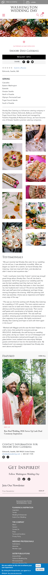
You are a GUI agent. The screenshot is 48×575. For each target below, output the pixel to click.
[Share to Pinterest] (28, 62)
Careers (14, 527)
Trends (14, 512)
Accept (38, 565)
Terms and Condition (18, 534)
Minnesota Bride (17, 561)
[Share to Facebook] (23, 62)
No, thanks (40, 569)
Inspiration (15, 510)
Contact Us (15, 529)
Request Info (24, 57)
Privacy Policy (16, 536)
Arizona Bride (16, 556)
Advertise (15, 546)
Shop (14, 532)
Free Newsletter (8, 491)
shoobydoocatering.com (11, 454)
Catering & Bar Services (24, 46)
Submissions (16, 544)
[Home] (24, 9)
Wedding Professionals (19, 515)
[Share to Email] (32, 62)
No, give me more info (15, 573)
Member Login (17, 549)
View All (42, 356)
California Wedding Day (19, 558)
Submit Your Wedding (19, 517)
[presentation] (41, 393)
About (14, 525)
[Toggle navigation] (3, 15)
